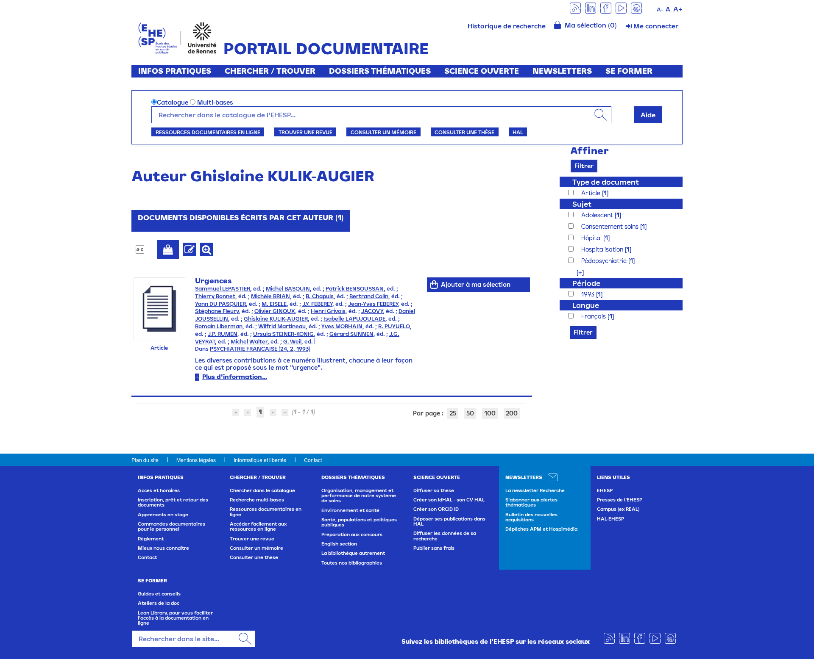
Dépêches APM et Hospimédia (541, 529)
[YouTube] (621, 7)
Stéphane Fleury (217, 311)
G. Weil (292, 341)
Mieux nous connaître (163, 548)
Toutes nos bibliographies (351, 562)
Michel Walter (249, 341)
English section (339, 543)
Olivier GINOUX (274, 311)
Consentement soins (610, 226)
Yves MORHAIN (341, 326)
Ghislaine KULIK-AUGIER (276, 319)
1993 (588, 294)
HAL (518, 132)
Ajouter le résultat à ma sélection (168, 249)
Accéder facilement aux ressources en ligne (258, 526)
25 (452, 413)
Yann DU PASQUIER (220, 304)
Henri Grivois (328, 311)
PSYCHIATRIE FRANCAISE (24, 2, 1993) (260, 349)
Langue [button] (585, 305)
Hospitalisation (603, 249)
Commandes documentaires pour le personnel (171, 526)
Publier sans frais (433, 548)
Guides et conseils (159, 593)
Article (591, 193)
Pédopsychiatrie (604, 260)
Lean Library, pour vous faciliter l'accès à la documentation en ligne (175, 618)
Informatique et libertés (260, 459)
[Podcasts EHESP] (636, 7)
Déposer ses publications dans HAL (449, 521)
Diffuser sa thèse (433, 490)
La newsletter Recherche (535, 490)
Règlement (151, 538)
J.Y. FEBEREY (317, 304)
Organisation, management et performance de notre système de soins (358, 496)
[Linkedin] (590, 7)
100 (490, 413)
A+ (678, 9)
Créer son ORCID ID (436, 509)
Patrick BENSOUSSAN (355, 288)
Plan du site (145, 459)
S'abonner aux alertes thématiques (531, 502)
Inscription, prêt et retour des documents (173, 502)
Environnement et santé (350, 510)
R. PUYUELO (394, 326)
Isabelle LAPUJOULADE (354, 319)
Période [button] (586, 283)
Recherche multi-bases (257, 499)
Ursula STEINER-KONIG (283, 334)
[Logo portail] (177, 37)
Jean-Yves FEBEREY (373, 304)
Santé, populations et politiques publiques (359, 522)
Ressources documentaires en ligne (208, 132)
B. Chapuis (320, 296)
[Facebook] (605, 7)
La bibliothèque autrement (353, 553)
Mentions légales (196, 459)
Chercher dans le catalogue (262, 490)
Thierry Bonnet (215, 296)
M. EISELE (274, 304)
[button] (576, 272)
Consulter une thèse (464, 132)
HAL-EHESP (610, 518)
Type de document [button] (605, 182)
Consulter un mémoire (383, 132)
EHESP (605, 490)
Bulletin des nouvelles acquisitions (531, 517)
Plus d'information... (234, 376)
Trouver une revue (305, 132)
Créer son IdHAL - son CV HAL (449, 499)
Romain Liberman (219, 326)
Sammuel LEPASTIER (222, 288)
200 (512, 413)
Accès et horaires (159, 490)
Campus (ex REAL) (618, 509)
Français (594, 316)
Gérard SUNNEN (351, 334)
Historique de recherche (507, 26)
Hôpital (592, 237)
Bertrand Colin (368, 296)
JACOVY (372, 311)
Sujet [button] (581, 204)
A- (660, 9)
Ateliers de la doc (158, 603)
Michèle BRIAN (270, 296)
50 (470, 413)
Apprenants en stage (163, 514)
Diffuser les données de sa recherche (444, 536)
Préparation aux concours (351, 534)
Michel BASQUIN (288, 288)
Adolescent (598, 215)
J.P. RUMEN (222, 334)
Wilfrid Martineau (282, 326)
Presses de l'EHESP (619, 499)
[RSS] (575, 7)
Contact (313, 459)
